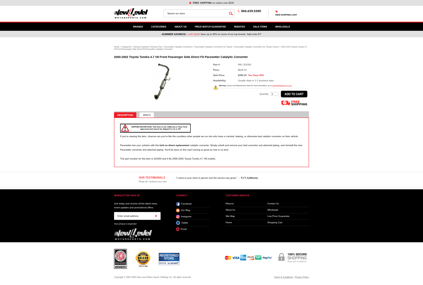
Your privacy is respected (125, 224)
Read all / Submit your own (153, 181)
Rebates (239, 26)
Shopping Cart (274, 222)
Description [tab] (125, 115)
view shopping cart (286, 15)
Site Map (230, 216)
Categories (158, 26)
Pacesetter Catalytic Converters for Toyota (214, 47)
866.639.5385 (251, 11)
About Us (180, 26)
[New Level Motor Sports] (137, 13)
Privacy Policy (302, 277)
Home (116, 47)
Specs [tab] (147, 115)
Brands (138, 26)
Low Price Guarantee (278, 216)
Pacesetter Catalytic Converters (178, 47)
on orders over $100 (213, 2)
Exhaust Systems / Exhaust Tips (148, 47)
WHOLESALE (282, 26)
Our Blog (185, 210)
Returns (230, 203)
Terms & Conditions (283, 277)
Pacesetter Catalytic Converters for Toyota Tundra (256, 47)
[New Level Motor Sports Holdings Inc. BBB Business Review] (143, 258)
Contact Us (273, 203)
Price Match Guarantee (210, 26)
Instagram (186, 216)
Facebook (186, 204)
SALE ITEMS (260, 26)
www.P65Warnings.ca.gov (282, 85)
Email (184, 229)
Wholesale (272, 210)
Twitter (184, 222)
